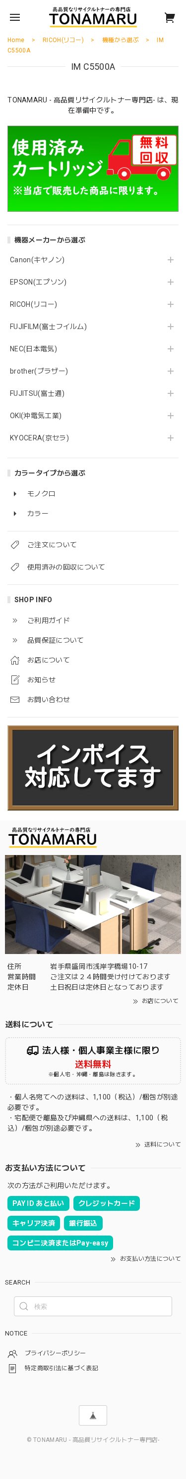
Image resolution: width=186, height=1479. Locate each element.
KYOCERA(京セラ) (39, 438)
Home (15, 40)
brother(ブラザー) (39, 371)
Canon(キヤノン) (37, 260)
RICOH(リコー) (33, 304)
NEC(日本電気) (33, 349)
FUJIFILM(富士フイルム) (48, 327)
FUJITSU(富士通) (37, 393)
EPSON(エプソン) (38, 282)
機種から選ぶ (120, 40)
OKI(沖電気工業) (36, 416)
